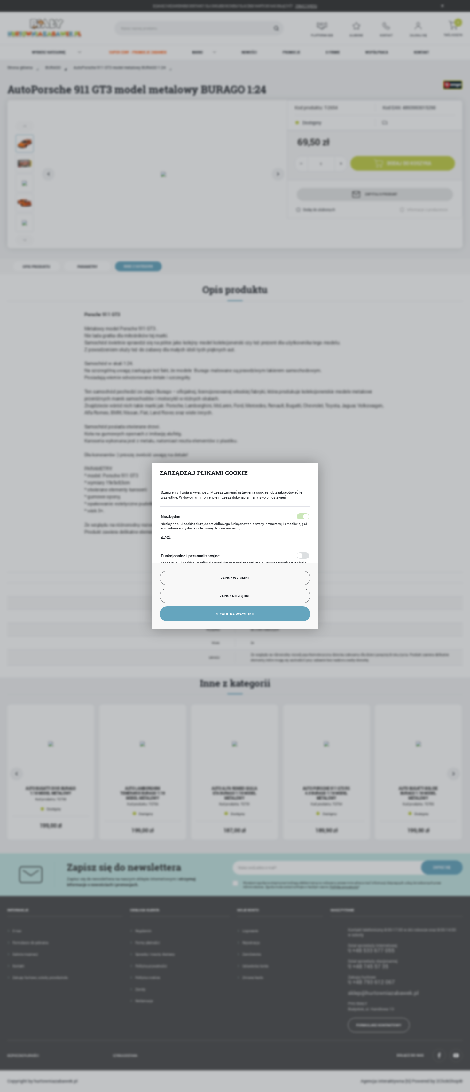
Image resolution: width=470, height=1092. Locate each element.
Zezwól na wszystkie (235, 614)
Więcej (165, 537)
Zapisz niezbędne (235, 595)
